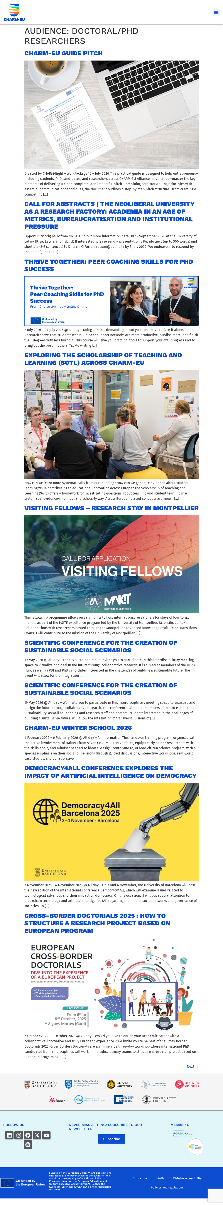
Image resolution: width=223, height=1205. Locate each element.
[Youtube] (46, 1135)
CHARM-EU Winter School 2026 (78, 727)
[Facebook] (28, 1135)
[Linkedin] (9, 1135)
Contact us (140, 1178)
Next (193, 1066)
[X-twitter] (37, 1135)
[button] (216, 12)
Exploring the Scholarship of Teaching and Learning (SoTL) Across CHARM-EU (103, 358)
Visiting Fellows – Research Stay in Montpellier (111, 508)
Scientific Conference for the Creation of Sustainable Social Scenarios (100, 646)
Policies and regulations (167, 1187)
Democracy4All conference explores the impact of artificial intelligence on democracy (110, 771)
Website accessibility (187, 1178)
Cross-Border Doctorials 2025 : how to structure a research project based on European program (97, 923)
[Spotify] (28, 1144)
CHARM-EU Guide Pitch (63, 53)
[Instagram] (18, 1135)
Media (160, 1178)
